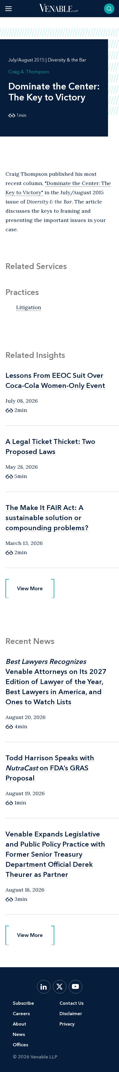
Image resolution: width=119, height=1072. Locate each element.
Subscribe (23, 1003)
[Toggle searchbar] (109, 8)
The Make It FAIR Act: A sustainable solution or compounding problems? (46, 517)
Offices (20, 1044)
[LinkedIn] (44, 986)
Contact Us (71, 1003)
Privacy (67, 1024)
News (19, 1034)
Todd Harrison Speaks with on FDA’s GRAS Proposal (49, 768)
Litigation (28, 307)
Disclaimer (71, 1013)
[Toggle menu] (8, 8)
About (19, 1024)
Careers (21, 1013)
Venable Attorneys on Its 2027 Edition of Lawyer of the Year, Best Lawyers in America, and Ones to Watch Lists (56, 681)
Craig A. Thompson (28, 71)
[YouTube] (75, 986)
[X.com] (59, 986)
